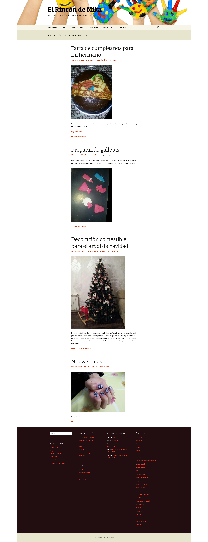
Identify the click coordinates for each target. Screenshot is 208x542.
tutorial (138, 525)
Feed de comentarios (86, 476)
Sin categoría (93, 251)
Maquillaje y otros (78, 27)
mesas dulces (140, 487)
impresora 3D (140, 467)
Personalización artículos (144, 494)
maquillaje (139, 481)
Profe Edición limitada (86, 440)
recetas (118, 155)
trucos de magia (141, 521)
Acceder (81, 469)
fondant (106, 155)
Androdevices (54, 447)
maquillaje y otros (141, 484)
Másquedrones (55, 460)
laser (137, 471)
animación (139, 440)
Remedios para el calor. (86, 437)
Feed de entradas (84, 473)
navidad (116, 251)
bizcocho (100, 60)
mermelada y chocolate (57, 463)
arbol (103, 251)
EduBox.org (53, 456)
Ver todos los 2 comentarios (82, 348)
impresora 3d (140, 464)
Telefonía (139, 511)
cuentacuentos (141, 454)
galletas (112, 155)
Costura (138, 444)
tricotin (138, 514)
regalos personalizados (143, 501)
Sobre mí (123, 27)
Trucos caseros (93, 27)
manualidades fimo (142, 477)
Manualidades (52, 27)
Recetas (64, 27)
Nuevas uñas (86, 361)
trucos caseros (141, 518)
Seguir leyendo (77, 131)
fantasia (138, 457)
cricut (138, 447)
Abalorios (139, 437)
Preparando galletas (95, 150)
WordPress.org (83, 479)
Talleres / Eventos (109, 27)
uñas (107, 367)
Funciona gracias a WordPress (104, 538)
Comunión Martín (84, 449)
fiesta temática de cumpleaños (146, 461)
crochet (138, 450)
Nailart (92, 367)
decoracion (107, 60)
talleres (138, 508)
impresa (114, 60)
